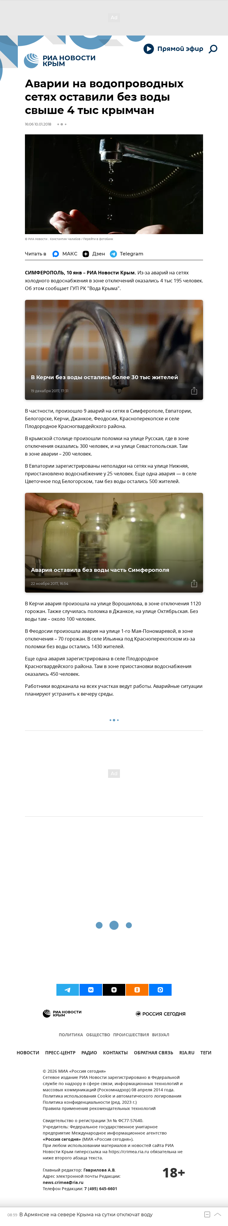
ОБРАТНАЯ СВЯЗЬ (153, 1053)
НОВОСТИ (28, 1053)
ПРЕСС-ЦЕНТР (60, 1053)
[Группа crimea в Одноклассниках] (137, 990)
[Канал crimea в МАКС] (160, 990)
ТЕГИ (205, 1053)
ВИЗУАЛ (160, 1035)
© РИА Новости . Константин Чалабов (52, 239)
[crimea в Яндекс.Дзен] (114, 990)
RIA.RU (186, 1053)
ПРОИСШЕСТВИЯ (131, 1035)
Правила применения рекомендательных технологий (99, 1109)
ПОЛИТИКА (71, 1035)
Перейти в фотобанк (98, 239)
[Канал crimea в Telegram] (67, 990)
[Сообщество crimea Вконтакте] (91, 990)
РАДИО (89, 1053)
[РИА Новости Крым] (59, 61)
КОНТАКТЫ (115, 1053)
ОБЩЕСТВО (98, 1035)
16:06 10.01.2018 (38, 124)
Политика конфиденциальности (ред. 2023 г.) (90, 1102)
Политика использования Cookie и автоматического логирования (112, 1096)
